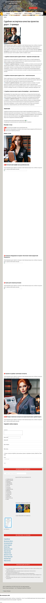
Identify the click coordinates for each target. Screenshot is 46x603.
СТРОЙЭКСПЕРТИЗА (9, 479)
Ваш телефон (6, 444)
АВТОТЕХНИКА (8, 491)
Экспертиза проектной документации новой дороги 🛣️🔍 (15, 120)
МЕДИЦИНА (8, 490)
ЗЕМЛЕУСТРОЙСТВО (9, 480)
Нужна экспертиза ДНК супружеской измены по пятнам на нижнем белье (21, 573)
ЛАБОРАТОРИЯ (8, 496)
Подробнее (19, 599)
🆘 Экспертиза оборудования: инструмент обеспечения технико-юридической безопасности (23, 129)
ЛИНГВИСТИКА (8, 494)
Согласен (1, 602)
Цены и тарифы (28, 13)
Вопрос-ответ (18, 13)
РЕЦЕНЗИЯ (8, 495)
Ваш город (6, 449)
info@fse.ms (33, 6)
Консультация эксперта (23, 564)
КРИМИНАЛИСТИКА (9, 489)
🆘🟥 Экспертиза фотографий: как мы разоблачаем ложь (15, 127)
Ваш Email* (6, 437)
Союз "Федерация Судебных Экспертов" (22, 588)
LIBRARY (5, 17)
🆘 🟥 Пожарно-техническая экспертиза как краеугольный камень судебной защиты (22, 416)
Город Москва (7, 539)
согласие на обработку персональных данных (16, 453)
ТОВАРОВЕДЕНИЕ (9, 482)
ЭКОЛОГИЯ (8, 485)
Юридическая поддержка (23, 469)
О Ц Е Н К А (8, 486)
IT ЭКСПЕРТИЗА (8, 493)
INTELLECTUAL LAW (9, 498)
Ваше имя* (6, 440)
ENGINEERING (8, 481)
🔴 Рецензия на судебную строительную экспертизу (15, 373)
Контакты (38, 13)
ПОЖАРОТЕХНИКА (9, 484)
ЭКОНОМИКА (8, 488)
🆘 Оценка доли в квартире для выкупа (12, 130)
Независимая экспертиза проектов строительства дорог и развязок (17, 122)
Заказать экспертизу (33, 8)
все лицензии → (7, 529)
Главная (8, 13)
